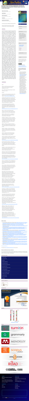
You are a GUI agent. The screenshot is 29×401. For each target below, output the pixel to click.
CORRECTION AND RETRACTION (6, 264)
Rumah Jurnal (16, 387)
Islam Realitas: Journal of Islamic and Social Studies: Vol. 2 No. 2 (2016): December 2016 (16, 244)
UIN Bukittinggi (16, 388)
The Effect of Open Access (22, 93)
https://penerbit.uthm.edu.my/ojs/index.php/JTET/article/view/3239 (10, 217)
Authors (3, 385)
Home (2, 3)
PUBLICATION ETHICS (4, 266)
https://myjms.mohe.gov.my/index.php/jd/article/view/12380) (9, 204)
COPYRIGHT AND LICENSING (5, 273)
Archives (5, 3)
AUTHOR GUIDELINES (4, 269)
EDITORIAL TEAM (4, 257)
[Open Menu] (1, 0)
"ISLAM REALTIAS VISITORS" (14, 322)
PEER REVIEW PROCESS (5, 263)
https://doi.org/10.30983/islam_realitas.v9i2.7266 (9, 23)
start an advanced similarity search (9, 247)
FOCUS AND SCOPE (4, 258)
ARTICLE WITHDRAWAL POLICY (5, 272)
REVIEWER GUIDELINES (5, 261)
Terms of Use (3, 386)
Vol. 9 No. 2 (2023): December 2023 (11, 3)
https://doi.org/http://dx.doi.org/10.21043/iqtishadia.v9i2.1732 (10, 108)
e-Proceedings (16, 385)
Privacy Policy (3, 387)
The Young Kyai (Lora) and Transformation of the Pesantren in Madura (16, 232)
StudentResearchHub (17, 386)
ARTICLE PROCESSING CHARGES (6, 270)
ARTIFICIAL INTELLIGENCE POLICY (6, 267)
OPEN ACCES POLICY (4, 276)
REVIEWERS (3, 260)
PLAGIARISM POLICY (4, 275)
